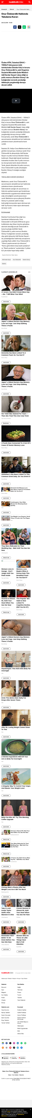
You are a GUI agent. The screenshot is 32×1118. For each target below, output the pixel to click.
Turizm (19, 995)
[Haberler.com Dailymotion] (21, 1047)
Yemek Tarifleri (5, 1023)
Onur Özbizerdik (17, 259)
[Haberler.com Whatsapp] (21, 1043)
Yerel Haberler (21, 1000)
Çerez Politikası (21, 1015)
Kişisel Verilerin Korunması (21, 1018)
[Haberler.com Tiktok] (14, 1047)
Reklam (10, 978)
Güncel (12, 9)
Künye (18, 978)
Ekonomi (3, 987)
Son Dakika (4, 995)
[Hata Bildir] (16, 1078)
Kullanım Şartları (21, 1010)
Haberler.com (5, 1007)
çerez (8, 1111)
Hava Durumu (5, 1010)
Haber (9, 1075)
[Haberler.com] (7, 973)
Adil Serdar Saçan (6, 259)
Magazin (3, 992)
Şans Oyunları (5, 1017)
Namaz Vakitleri (5, 1012)
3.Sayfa (3, 1000)
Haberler (3, 984)
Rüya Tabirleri (5, 1020)
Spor (2, 990)
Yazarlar (19, 997)
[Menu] (2, 2)
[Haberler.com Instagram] (14, 1043)
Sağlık (19, 987)
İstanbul (4, 263)
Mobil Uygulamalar (22, 1028)
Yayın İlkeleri (24, 978)
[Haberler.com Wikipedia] (6, 1047)
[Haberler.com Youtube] (10, 1047)
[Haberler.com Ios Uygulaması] (5, 1058)
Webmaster (20, 1026)
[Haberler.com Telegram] (17, 1047)
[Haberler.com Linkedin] (17, 1043)
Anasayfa (4, 9)
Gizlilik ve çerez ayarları (7, 1078)
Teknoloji (19, 990)
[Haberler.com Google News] (2, 1043)
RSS (18, 1031)
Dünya (3, 1002)
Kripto (3, 997)
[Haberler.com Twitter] (10, 1043)
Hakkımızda (4, 978)
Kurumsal (20, 1007)
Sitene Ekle (20, 1033)
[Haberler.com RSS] (2, 1047)
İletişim (14, 978)
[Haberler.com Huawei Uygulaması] (22, 1058)
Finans (19, 992)
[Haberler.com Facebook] (6, 1043)
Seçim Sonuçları (5, 1015)
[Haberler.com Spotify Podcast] (25, 1043)
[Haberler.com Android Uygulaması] (13, 1058)
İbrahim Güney (26, 259)
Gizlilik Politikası (21, 1012)
